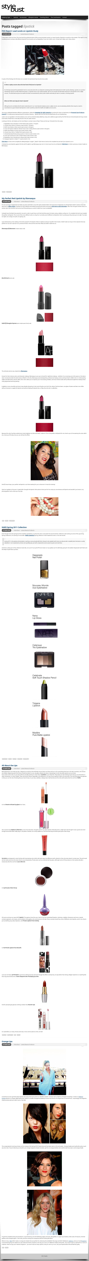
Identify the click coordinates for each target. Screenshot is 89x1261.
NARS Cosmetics (29, 535)
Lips (3, 520)
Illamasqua (24, 371)
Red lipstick (9, 191)
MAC (11, 1241)
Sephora (71, 1241)
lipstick (3, 191)
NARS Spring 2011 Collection (14, 527)
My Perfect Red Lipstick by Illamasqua (18, 198)
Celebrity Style (6, 17)
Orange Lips (7, 1041)
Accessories (23, 17)
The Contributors (56, 17)
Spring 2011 (26, 758)
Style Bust (17, 201)
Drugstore (83, 1241)
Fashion (16, 17)
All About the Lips (9, 765)
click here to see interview (59, 206)
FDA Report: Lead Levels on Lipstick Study (20, 31)
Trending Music (44, 17)
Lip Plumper (10, 1034)
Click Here (4, 141)
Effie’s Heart (12, 206)
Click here (65, 144)
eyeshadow (4, 758)
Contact (64, 17)
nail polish (19, 758)
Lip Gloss (4, 1034)
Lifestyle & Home (33, 17)
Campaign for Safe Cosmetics (43, 112)
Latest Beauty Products (27, 34)
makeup (14, 758)
